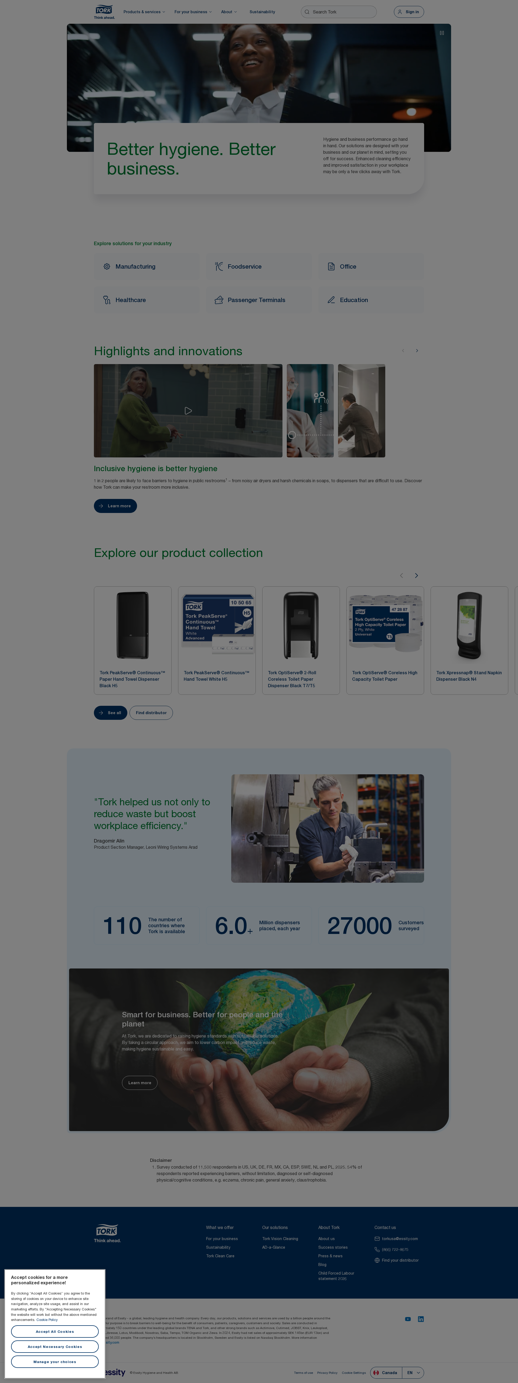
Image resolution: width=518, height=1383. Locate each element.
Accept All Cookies (55, 1331)
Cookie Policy (47, 1319)
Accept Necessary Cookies (55, 1346)
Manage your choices (54, 1362)
